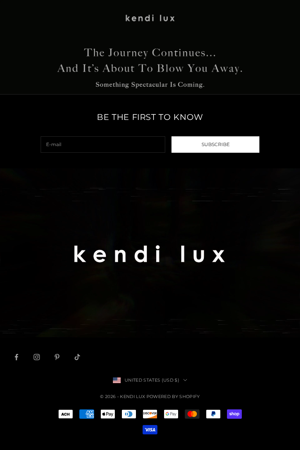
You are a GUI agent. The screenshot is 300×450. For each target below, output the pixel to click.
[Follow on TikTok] (77, 357)
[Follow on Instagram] (37, 357)
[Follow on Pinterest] (57, 357)
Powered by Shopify (173, 396)
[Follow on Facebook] (16, 357)
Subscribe (216, 144)
